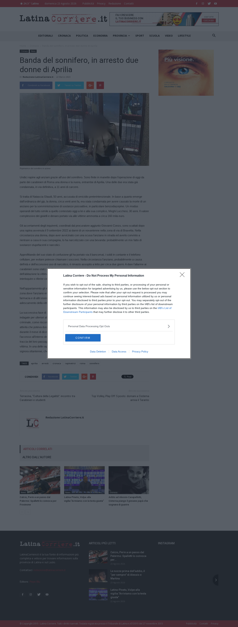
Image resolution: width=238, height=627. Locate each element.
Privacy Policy (140, 351)
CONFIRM (82, 337)
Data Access (119, 351)
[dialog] (119, 314)
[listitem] (119, 326)
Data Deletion (98, 351)
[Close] (183, 275)
